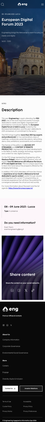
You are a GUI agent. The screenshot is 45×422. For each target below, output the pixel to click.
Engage (6, 372)
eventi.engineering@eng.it (14, 229)
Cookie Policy (7, 406)
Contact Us (9, 388)
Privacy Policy (27, 406)
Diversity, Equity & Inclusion (13, 379)
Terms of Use (7, 402)
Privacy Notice (7, 411)
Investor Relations (31, 388)
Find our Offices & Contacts (12, 316)
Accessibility (27, 402)
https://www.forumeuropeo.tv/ (20, 188)
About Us (6, 335)
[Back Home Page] (22, 4)
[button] (2, 4)
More (5, 361)
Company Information (11, 340)
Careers (5, 366)
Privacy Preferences (30, 411)
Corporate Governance (11, 346)
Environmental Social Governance (15, 353)
